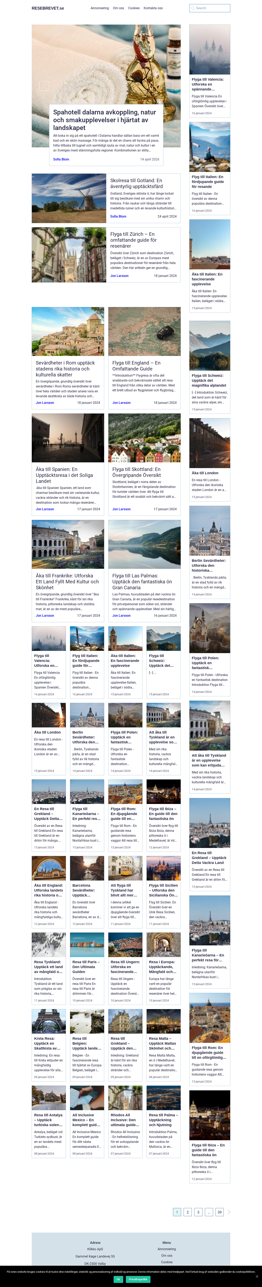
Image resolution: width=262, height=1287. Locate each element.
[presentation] (40, 86)
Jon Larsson (119, 276)
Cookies (134, 8)
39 (220, 1212)
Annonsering (100, 8)
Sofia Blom (61, 159)
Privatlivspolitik (138, 1279)
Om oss (118, 8)
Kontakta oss (153, 8)
